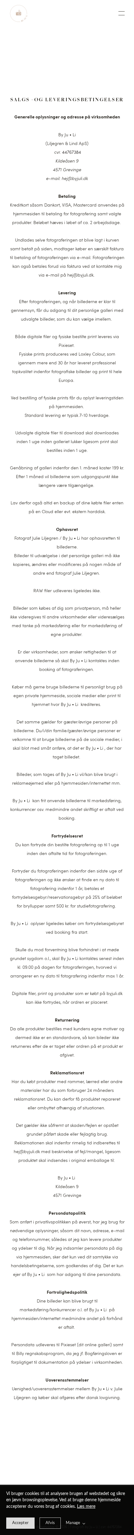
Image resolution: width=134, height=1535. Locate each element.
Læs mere (86, 1506)
